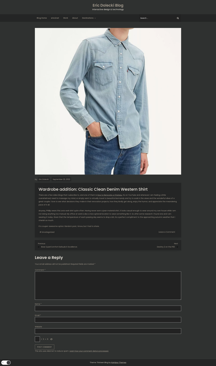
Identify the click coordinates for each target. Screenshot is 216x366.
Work (65, 18)
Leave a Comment (167, 232)
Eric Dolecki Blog (108, 5)
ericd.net (55, 18)
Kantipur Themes (118, 362)
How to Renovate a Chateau (109, 195)
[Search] (178, 18)
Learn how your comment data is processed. (89, 351)
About (75, 18)
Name (38, 304)
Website (38, 326)
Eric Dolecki (44, 179)
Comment (40, 270)
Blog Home (42, 18)
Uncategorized (48, 232)
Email (38, 315)
